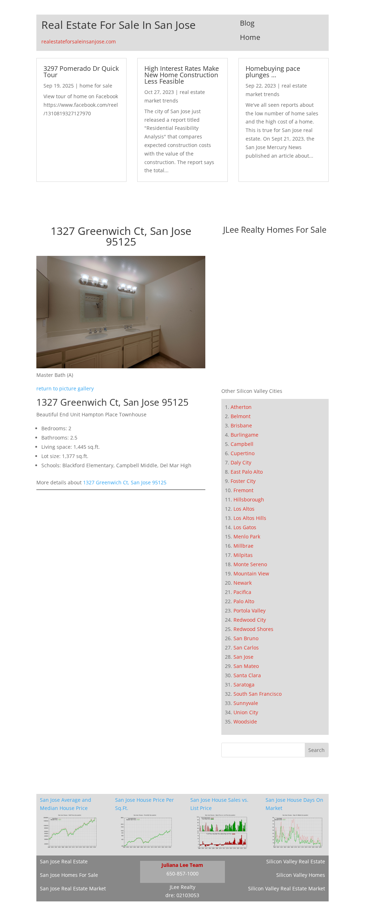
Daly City (241, 462)
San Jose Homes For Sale (69, 875)
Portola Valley (249, 610)
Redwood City (249, 619)
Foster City (243, 481)
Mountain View (251, 573)
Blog (247, 23)
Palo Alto (243, 601)
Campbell (242, 444)
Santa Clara (247, 675)
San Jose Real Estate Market (73, 888)
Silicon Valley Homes (300, 875)
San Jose (243, 656)
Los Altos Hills (249, 518)
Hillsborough (248, 499)
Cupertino (243, 453)
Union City (245, 712)
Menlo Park (246, 536)
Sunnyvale (245, 703)
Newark (242, 582)
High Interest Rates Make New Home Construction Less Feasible (181, 74)
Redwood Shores (253, 629)
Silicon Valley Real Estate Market (286, 888)
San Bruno (245, 638)
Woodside (245, 721)
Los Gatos (244, 527)
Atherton (241, 407)
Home (250, 37)
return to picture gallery (65, 388)
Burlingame (244, 434)
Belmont (241, 416)
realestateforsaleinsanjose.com (78, 41)
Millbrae (243, 545)
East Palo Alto (247, 471)
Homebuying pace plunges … (273, 71)
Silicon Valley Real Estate (295, 861)
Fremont (243, 490)
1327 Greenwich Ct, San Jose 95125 (124, 482)
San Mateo (246, 666)
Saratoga (244, 684)
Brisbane (241, 425)
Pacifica (242, 592)
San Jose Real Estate (64, 861)
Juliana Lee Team (182, 865)
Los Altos (244, 508)
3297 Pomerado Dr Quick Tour (81, 71)
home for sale (95, 85)
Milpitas (243, 555)
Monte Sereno (250, 564)
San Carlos (246, 647)
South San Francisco (257, 693)
